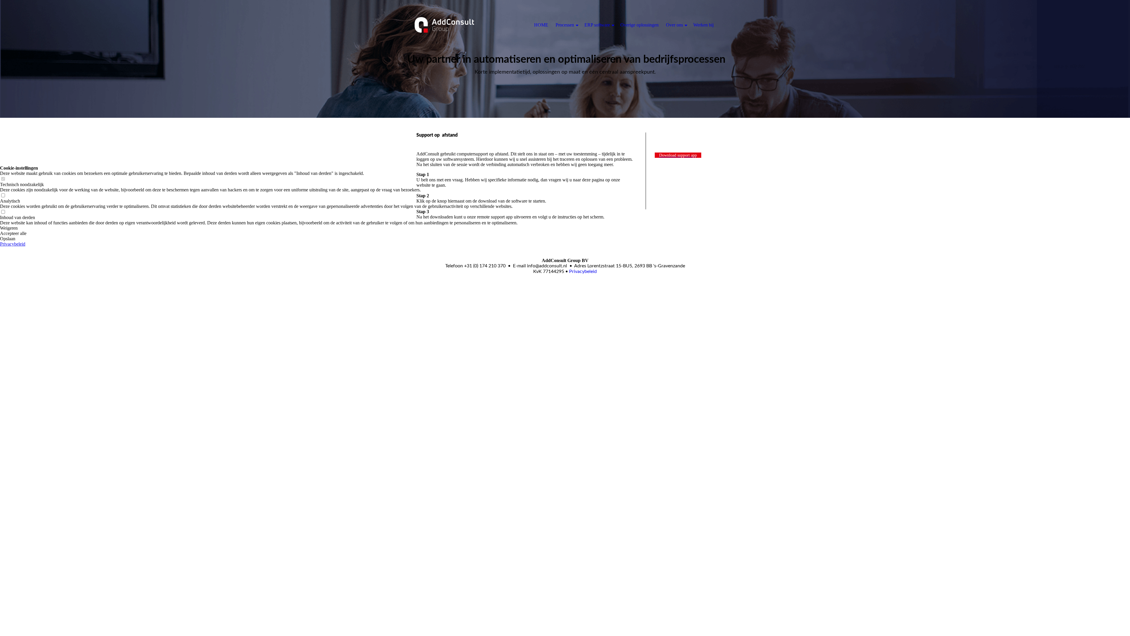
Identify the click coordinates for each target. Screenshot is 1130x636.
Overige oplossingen (639, 24)
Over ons (674, 24)
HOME (541, 24)
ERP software (597, 24)
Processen (565, 24)
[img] (444, 25)
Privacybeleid (583, 271)
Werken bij (703, 24)
